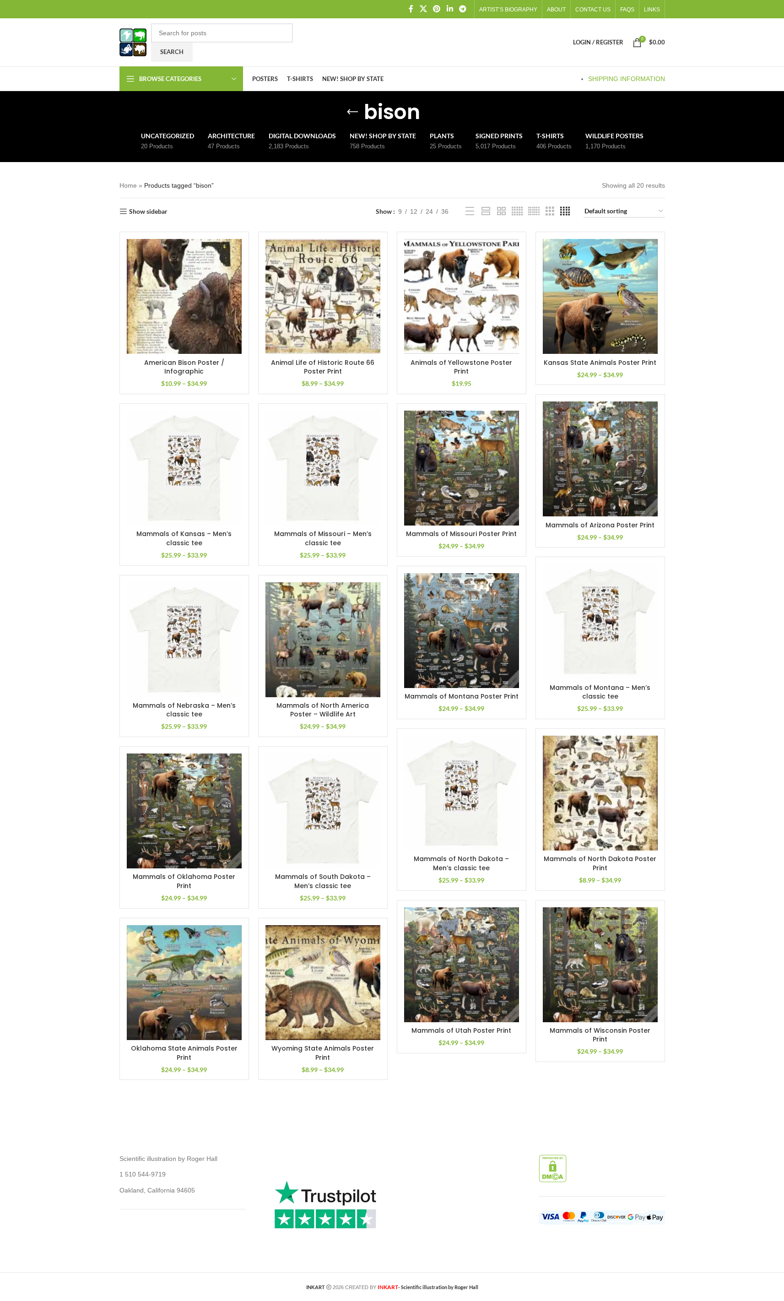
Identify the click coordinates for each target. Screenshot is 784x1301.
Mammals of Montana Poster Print (462, 696)
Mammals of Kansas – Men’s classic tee (184, 538)
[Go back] (352, 112)
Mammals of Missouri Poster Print (461, 533)
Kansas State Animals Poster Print (600, 362)
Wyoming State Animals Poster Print (322, 1053)
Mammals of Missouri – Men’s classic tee (323, 538)
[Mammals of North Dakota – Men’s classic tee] (461, 793)
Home (128, 185)
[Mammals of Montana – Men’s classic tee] (600, 621)
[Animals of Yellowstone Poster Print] (461, 296)
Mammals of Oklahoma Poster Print (184, 881)
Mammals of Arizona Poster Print (600, 525)
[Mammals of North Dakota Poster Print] (600, 793)
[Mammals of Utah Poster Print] (461, 964)
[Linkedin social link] (449, 9)
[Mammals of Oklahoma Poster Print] (184, 810)
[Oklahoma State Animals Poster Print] (184, 982)
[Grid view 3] (550, 211)
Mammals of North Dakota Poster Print (600, 863)
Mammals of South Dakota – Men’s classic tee (323, 881)
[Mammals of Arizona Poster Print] (600, 458)
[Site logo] (132, 41)
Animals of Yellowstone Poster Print (461, 367)
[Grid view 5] (517, 211)
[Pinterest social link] (436, 9)
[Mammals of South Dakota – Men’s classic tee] (322, 810)
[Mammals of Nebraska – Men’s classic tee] (184, 639)
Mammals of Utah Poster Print (461, 1030)
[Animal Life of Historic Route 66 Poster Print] (322, 296)
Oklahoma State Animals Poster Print (184, 1053)
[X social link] (423, 9)
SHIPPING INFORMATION (626, 78)
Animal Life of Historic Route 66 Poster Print (322, 367)
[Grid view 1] (486, 211)
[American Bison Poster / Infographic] (184, 296)
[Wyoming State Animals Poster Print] (322, 982)
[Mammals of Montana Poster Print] (461, 630)
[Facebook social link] (411, 9)
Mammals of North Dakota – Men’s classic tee (461, 863)
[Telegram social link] (462, 9)
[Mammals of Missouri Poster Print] (461, 468)
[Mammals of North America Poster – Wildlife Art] (322, 639)
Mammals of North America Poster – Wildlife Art (322, 710)
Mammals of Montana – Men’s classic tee (600, 692)
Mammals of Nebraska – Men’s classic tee (184, 710)
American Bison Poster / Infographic (184, 367)
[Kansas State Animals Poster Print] (600, 296)
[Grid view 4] (565, 211)
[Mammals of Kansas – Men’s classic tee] (184, 468)
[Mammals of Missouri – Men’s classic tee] (322, 468)
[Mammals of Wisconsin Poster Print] (600, 964)
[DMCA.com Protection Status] (553, 1167)
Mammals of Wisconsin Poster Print (600, 1035)
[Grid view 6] (534, 211)
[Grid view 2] (501, 211)
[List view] (469, 211)
